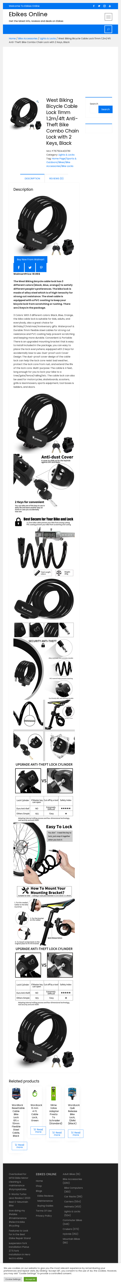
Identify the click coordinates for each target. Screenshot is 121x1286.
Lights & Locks (48, 38)
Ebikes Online (28, 14)
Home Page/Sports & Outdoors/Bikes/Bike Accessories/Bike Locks (61, 162)
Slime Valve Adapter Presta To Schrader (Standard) (55, 1114)
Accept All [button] (30, 1279)
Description (32, 178)
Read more (20, 1146)
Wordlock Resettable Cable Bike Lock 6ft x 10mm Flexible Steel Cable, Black (18, 1120)
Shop (39, 1186)
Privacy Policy (44, 1215)
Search (94, 103)
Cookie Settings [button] (13, 1279)
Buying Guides (45, 1205)
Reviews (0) (56, 178)
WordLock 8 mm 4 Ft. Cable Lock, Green (36, 1112)
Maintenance (45, 1201)
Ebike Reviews (45, 1196)
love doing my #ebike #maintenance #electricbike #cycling (18, 1218)
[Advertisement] (61, 69)
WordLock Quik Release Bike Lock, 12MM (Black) (74, 1114)
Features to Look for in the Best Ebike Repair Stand (20, 1234)
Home (12, 38)
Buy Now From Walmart (30, 259)
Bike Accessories (27, 38)
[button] (37, 102)
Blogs (39, 1191)
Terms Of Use (44, 1210)
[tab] (32, 178)
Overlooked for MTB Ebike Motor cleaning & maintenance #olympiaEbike (18, 1181)
